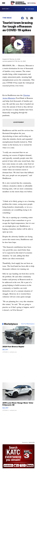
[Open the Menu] (3, 3)
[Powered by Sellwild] (32, 442)
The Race (7, 18)
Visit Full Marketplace (28, 324)
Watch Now (31, 3)
